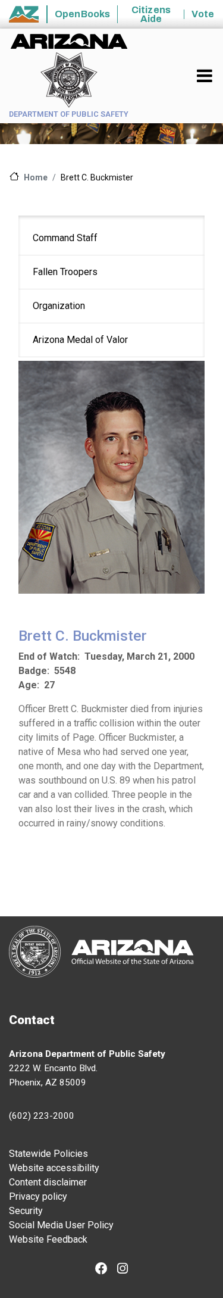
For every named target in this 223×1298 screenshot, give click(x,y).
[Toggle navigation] (205, 76)
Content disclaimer (48, 1182)
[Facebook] (101, 1269)
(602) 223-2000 (41, 1115)
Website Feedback (48, 1239)
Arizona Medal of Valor (80, 339)
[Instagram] (122, 1269)
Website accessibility (54, 1168)
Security (26, 1210)
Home (36, 177)
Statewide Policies (48, 1153)
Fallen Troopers (65, 271)
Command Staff (65, 238)
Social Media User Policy (61, 1225)
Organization (59, 305)
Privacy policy (38, 1196)
